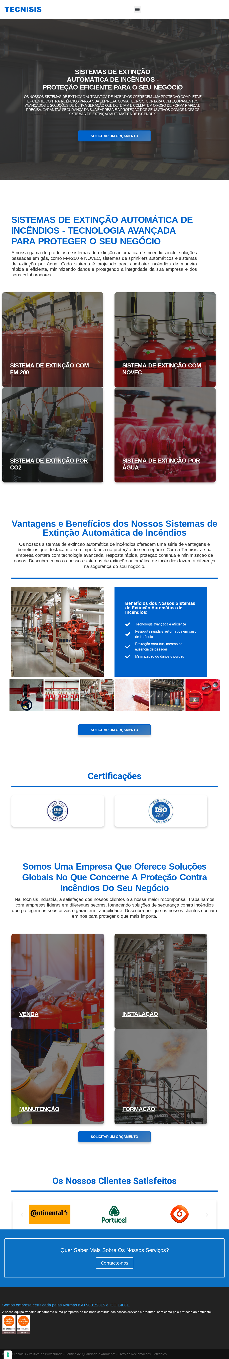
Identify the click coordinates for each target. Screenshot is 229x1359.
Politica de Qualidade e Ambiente (91, 1354)
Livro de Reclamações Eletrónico (143, 1354)
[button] (137, 9)
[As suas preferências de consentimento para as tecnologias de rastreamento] (8, 1354)
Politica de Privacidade (46, 1354)
